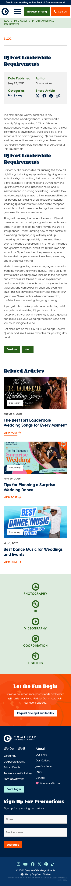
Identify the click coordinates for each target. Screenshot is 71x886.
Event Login (14, 789)
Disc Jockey (20, 21)
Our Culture (43, 760)
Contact (40, 778)
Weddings (10, 756)
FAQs (38, 772)
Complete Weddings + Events (40, 870)
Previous (12, 349)
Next (27, 349)
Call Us (62, 11)
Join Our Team (44, 766)
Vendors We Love (50, 783)
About (40, 749)
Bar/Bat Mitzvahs (14, 779)
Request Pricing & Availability (35, 713)
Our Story (41, 755)
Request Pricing (37, 11)
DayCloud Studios (41, 874)
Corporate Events (14, 762)
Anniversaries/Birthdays (18, 773)
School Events (12, 767)
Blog (6, 21)
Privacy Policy (52, 878)
